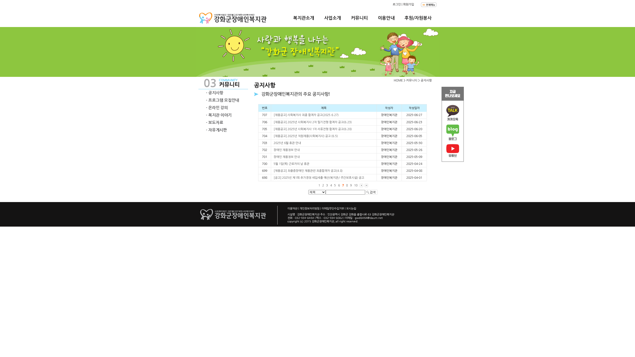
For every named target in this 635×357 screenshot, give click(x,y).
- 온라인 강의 (217, 108)
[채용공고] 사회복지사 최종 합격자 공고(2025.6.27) (306, 115)
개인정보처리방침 (309, 208)
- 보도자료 (214, 122)
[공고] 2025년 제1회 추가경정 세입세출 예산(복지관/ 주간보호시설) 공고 (319, 177)
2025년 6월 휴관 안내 (287, 143)
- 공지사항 (214, 93)
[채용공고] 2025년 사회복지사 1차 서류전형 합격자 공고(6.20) (313, 129)
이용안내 (386, 18)
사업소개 (332, 18)
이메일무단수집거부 (333, 208)
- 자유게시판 (216, 130)
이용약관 (292, 208)
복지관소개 (303, 18)
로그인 (397, 4)
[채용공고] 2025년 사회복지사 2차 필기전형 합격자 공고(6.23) (313, 122)
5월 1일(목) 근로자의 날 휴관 (291, 163)
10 (355, 185)
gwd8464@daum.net (369, 218)
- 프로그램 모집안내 (222, 100)
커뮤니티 (359, 18)
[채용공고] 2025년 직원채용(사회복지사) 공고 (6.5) (306, 136)
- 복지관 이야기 (219, 115)
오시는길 (351, 208)
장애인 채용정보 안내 (287, 150)
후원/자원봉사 (418, 18)
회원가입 (408, 4)
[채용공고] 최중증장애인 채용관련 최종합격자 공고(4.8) (308, 170)
